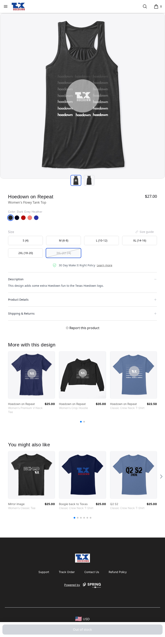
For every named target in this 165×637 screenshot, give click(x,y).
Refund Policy (118, 572)
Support (43, 572)
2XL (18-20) (25, 253)
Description (16, 279)
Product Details (18, 299)
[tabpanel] (82, 96)
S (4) (25, 240)
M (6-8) (63, 240)
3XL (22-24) (63, 253)
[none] (144, 232)
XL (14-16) (139, 240)
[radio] (25, 240)
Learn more (104, 265)
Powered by (72, 585)
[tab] (76, 180)
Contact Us (91, 572)
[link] (31, 375)
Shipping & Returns (21, 313)
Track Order (67, 572)
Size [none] (11, 232)
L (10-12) (101, 240)
